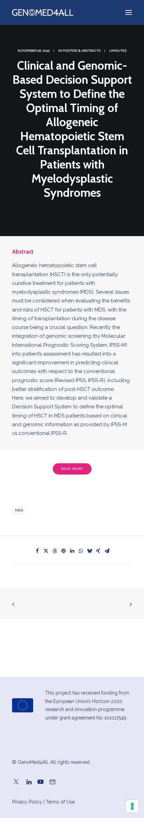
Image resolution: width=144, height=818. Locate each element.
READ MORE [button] (72, 469)
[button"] (16, 783)
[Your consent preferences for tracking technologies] (132, 806)
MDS (19, 510)
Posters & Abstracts (81, 50)
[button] (37, 551)
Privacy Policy (27, 802)
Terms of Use (60, 802)
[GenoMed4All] (42, 12)
